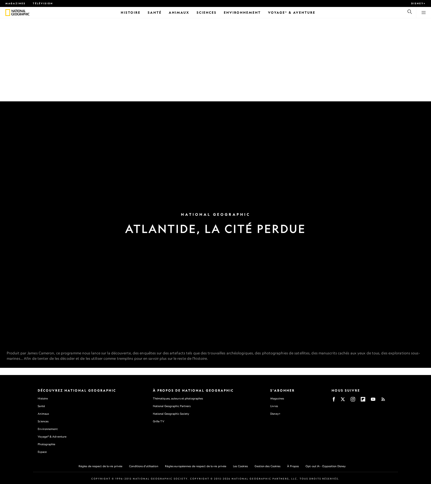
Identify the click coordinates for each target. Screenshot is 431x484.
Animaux (43, 413)
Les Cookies (240, 466)
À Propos (293, 466)
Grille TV (158, 421)
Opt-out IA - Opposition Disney (326, 466)
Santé (41, 406)
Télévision (43, 3)
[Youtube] (373, 400)
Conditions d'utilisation (143, 466)
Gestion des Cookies (267, 466)
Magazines (15, 3)
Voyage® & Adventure (52, 436)
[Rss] (383, 400)
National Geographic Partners (172, 406)
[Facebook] (334, 400)
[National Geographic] (7, 12)
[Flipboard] (363, 400)
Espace (42, 451)
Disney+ (418, 3)
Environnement (47, 429)
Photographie (46, 444)
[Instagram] (353, 400)
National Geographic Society (171, 413)
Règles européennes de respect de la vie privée (195, 466)
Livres (274, 406)
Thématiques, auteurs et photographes (178, 398)
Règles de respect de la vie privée (100, 466)
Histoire (43, 398)
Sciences (43, 421)
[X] (343, 400)
